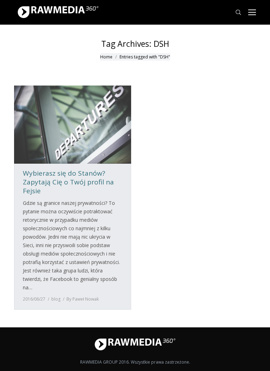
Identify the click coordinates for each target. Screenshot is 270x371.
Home (106, 57)
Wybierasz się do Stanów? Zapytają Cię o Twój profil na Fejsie (68, 182)
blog (55, 299)
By (82, 299)
